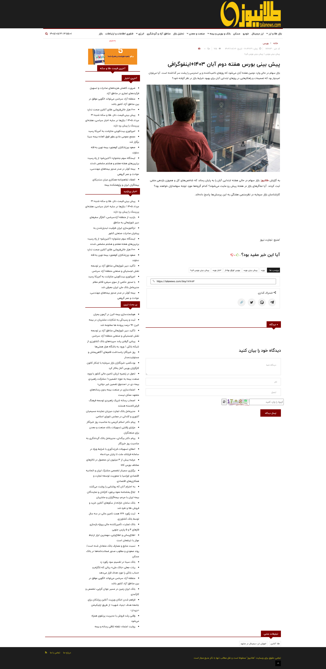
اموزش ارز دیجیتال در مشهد (253, 643)
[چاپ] (198, 48)
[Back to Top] (278, 663)
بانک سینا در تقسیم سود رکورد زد (117, 562)
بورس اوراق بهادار (232, 270)
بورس (266, 43)
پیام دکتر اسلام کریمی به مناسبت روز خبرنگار (111, 422)
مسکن (236, 33)
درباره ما (67, 652)
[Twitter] (252, 302)
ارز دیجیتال (258, 33)
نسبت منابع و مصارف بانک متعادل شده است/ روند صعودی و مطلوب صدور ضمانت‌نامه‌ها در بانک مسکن (112, 551)
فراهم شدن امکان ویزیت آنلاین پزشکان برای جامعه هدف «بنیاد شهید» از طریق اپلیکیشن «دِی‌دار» (113, 605)
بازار (101, 33)
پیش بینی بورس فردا (199, 270)
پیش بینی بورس (250, 270)
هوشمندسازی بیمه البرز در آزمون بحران (114, 314)
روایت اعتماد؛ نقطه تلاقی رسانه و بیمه (115, 626)
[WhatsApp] (262, 302)
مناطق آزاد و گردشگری (159, 33)
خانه (275, 43)
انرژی (141, 33)
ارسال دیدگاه (270, 413)
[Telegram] (272, 302)
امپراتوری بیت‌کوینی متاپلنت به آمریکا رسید (111, 131)
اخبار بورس (217, 270)
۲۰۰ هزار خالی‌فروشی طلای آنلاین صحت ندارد (111, 109)
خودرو (246, 33)
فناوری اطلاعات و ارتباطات (119, 33)
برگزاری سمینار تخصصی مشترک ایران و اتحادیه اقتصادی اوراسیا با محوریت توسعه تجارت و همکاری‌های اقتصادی (112, 475)
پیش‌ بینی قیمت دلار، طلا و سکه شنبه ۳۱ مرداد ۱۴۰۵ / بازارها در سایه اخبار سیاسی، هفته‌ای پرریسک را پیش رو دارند (112, 120)
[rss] (46, 652)
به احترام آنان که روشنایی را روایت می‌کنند (112, 486)
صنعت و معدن (196, 33)
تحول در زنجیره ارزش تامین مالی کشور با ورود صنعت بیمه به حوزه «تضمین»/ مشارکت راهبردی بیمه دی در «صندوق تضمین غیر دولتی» (113, 378)
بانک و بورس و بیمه (220, 33)
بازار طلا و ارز (275, 33)
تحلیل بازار (178, 33)
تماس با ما (55, 652)
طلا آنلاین (275, 643)
